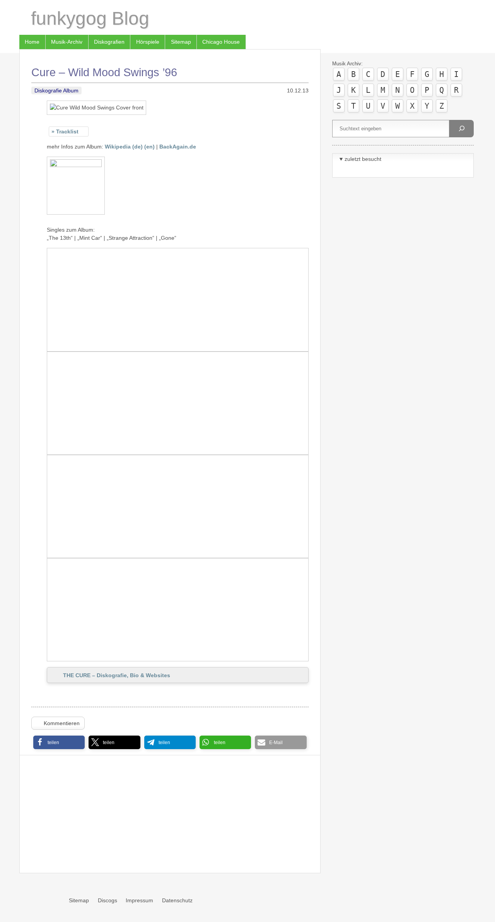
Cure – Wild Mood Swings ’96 (104, 72)
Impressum (139, 900)
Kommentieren (62, 723)
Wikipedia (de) (124, 146)
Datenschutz (177, 900)
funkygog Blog (90, 18)
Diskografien (109, 42)
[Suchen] (461, 128)
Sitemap (181, 42)
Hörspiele (147, 42)
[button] (59, 742)
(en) (149, 146)
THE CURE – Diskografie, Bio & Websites (116, 675)
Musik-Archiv (66, 42)
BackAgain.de (177, 146)
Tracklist (67, 131)
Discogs (107, 900)
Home (32, 42)
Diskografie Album (56, 90)
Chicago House (221, 42)
